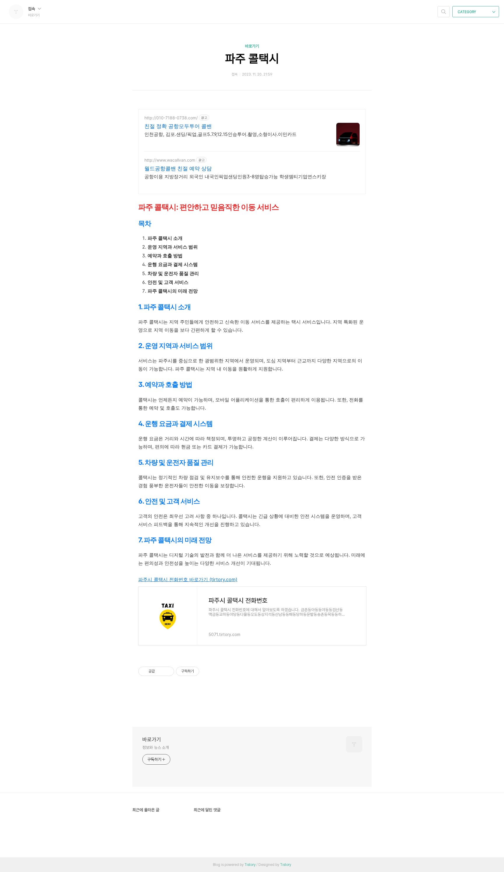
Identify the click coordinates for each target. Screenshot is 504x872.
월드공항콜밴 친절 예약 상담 (178, 168)
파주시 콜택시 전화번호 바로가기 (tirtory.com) (187, 579)
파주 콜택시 (252, 59)
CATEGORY (467, 12)
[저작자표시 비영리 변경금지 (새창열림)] (207, 671)
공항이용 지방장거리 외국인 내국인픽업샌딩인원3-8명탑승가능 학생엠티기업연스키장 (235, 176)
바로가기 (252, 46)
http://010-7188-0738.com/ (171, 117)
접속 (32, 8)
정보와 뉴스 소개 (155, 747)
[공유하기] (160, 671)
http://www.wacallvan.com (169, 160)
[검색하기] (443, 11)
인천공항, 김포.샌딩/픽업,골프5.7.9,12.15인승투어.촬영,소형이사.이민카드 (220, 134)
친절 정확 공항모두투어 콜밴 (178, 126)
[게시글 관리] (167, 671)
